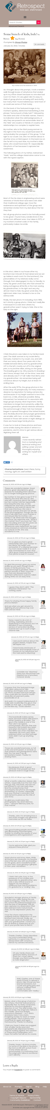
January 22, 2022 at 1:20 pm (12, 854)
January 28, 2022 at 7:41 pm (16, 1041)
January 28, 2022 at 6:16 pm (12, 997)
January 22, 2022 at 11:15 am (16, 538)
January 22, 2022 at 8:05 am (12, 561)
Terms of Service (17, 1095)
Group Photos (21, 42)
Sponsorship (35, 1098)
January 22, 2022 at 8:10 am (12, 597)
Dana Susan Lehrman (43, 606)
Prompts (18, 1086)
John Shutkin (43, 786)
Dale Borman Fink (43, 835)
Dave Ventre (42, 692)
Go (39, 22)
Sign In (29, 1086)
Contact (37, 1100)
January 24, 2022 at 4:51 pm (24, 966)
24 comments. (39, 44)
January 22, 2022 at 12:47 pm (12, 826)
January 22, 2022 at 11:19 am (16, 713)
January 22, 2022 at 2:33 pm (16, 873)
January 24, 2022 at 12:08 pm (12, 894)
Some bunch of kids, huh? (20, 34)
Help (45, 1086)
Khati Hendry (43, 753)
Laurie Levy (43, 569)
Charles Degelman (43, 902)
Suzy (43, 862)
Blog (37, 1086)
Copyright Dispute (18, 1098)
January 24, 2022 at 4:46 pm (20, 949)
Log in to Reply (26, 484)
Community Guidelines (20, 1100)
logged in (18, 1069)
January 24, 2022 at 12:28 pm (16, 932)
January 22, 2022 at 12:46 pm (12, 777)
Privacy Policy (33, 1095)
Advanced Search (16, 26)
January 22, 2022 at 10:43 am (12, 683)
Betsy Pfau (43, 493)
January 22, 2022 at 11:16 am (16, 583)
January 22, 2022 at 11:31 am (20, 637)
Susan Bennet (42, 1006)
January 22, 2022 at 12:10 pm (12, 744)
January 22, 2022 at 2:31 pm (16, 812)
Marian (6, 39)
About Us (7, 1086)
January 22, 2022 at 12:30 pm (16, 763)
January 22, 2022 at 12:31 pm (24, 659)
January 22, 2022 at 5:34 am (12, 484)
